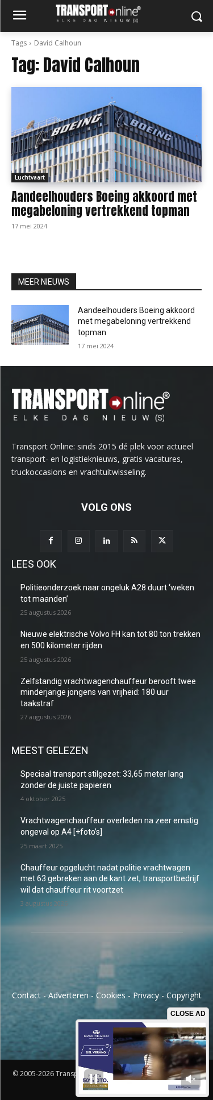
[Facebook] (51, 541)
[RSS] (134, 541)
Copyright (184, 995)
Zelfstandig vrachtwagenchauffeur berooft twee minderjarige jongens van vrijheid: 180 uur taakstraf (108, 692)
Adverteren (68, 995)
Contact (26, 995)
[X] (162, 541)
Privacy (146, 995)
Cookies (111, 995)
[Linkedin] (106, 541)
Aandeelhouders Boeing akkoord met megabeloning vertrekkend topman (104, 204)
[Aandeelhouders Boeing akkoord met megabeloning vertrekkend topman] (106, 134)
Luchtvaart (30, 177)
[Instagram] (79, 541)
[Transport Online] (106, 13)
